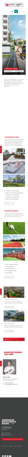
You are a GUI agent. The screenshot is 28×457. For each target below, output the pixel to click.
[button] (12, 11)
